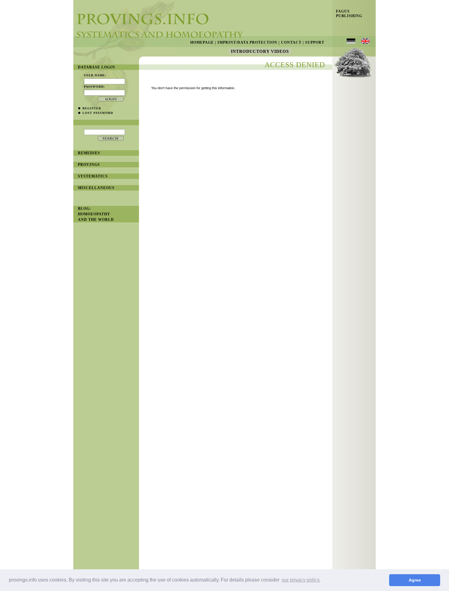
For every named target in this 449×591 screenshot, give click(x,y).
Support (314, 42)
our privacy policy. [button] (301, 579)
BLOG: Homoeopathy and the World (96, 214)
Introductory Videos (259, 51)
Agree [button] (415, 580)
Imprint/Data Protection (247, 42)
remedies (89, 153)
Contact (291, 42)
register (91, 108)
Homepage (202, 42)
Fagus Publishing (347, 13)
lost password (97, 113)
